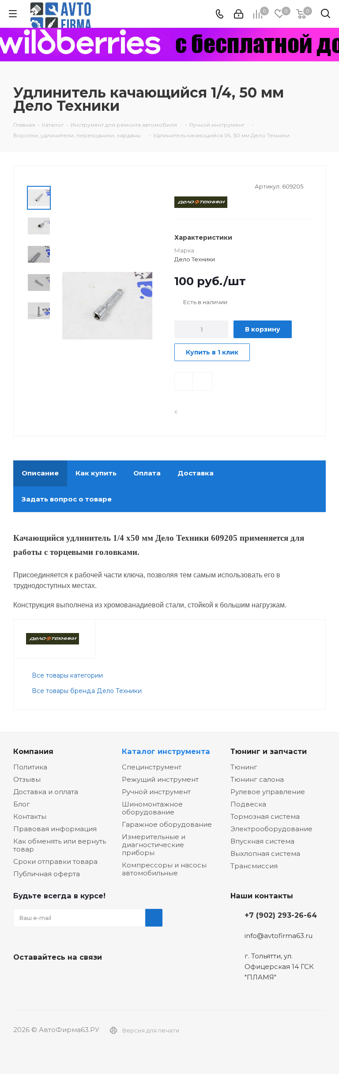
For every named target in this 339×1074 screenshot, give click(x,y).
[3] (195, 185)
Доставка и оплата (45, 792)
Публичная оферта (46, 874)
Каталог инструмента (166, 751)
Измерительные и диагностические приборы (153, 845)
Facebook (44, 978)
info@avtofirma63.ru (279, 935)
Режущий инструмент (160, 779)
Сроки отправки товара (55, 861)
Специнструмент (151, 767)
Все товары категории (67, 675)
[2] (187, 185)
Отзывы (27, 779)
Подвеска (248, 804)
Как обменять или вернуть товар (59, 845)
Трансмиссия (254, 866)
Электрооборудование (271, 829)
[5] (212, 185)
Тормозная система (265, 816)
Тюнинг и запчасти (268, 751)
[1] (178, 185)
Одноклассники (66, 978)
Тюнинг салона (257, 779)
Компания (33, 751)
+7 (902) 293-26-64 (281, 915)
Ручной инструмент (156, 792)
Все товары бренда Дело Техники (87, 691)
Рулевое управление (267, 792)
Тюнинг (243, 767)
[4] (204, 185)
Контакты (29, 816)
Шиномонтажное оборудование (152, 808)
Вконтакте (22, 978)
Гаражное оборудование (167, 824)
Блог (21, 804)
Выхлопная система (265, 853)
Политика (30, 767)
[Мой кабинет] (238, 14)
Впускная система (262, 841)
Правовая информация (55, 829)
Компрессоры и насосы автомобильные (164, 869)
